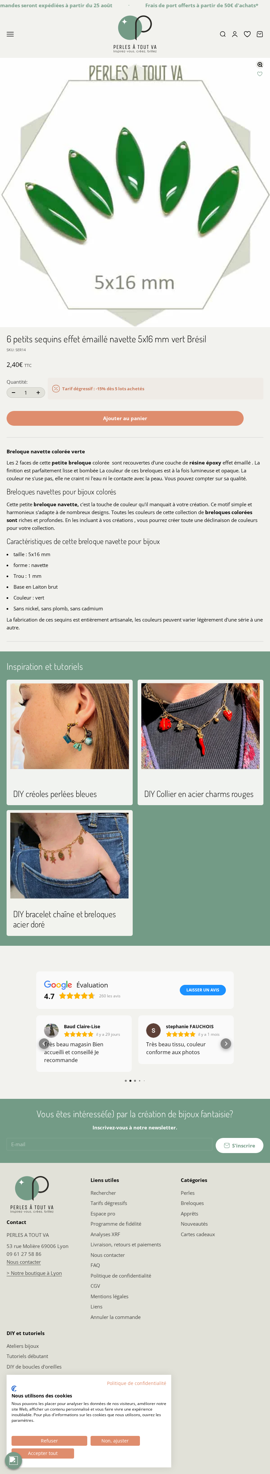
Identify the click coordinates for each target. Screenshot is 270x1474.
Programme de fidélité (116, 1223)
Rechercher (103, 1193)
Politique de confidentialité (121, 1275)
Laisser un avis (202, 990)
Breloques (192, 1203)
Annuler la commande (116, 1317)
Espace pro (103, 1213)
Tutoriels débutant (27, 1356)
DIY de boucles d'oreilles (34, 1366)
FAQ (95, 1265)
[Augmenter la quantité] (38, 392)
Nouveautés (194, 1223)
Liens (96, 1306)
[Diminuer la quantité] (13, 392)
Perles (188, 1193)
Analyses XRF (105, 1234)
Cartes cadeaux (198, 1234)
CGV (95, 1285)
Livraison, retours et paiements (126, 1244)
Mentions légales (109, 1296)
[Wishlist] (247, 34)
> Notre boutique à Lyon (34, 1273)
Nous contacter (24, 1262)
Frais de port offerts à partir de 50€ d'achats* (190, 5)
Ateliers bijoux (23, 1346)
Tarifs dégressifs (109, 1203)
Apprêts (189, 1213)
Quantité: (17, 381)
